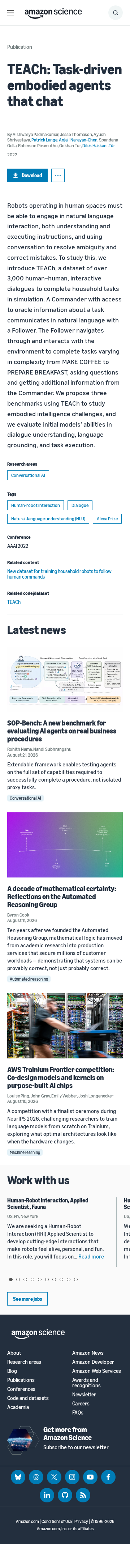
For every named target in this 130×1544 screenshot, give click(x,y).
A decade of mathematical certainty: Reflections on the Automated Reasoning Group (61, 896)
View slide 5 (40, 1279)
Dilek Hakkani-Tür (98, 145)
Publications (21, 1380)
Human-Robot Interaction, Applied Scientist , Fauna (47, 1203)
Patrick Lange (44, 140)
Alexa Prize (107, 518)
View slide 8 (61, 1279)
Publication (19, 46)
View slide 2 (18, 1279)
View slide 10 (76, 1279)
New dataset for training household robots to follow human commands (59, 574)
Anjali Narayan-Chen (78, 140)
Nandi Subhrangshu (52, 749)
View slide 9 (68, 1279)
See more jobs (27, 1299)
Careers (81, 1403)
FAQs (77, 1412)
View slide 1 (11, 1279)
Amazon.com (27, 1521)
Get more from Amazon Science (67, 1433)
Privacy (81, 1521)
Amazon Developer (93, 1362)
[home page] (53, 11)
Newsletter (84, 1394)
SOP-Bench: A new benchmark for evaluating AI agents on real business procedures (61, 731)
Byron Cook (18, 915)
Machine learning (25, 1152)
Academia (18, 1407)
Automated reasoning (29, 979)
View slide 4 (32, 1279)
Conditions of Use (57, 1521)
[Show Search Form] (115, 12)
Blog (12, 1371)
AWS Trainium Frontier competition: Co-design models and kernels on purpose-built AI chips (60, 1077)
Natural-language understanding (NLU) (48, 518)
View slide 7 (54, 1279)
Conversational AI (28, 475)
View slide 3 (25, 1279)
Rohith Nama (19, 749)
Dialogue (80, 505)
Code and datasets (28, 1398)
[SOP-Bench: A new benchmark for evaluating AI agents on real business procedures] (65, 679)
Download (32, 175)
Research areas (24, 1362)
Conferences (21, 1389)
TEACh (14, 602)
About (14, 1352)
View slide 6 (47, 1279)
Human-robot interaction (35, 505)
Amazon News (88, 1352)
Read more (91, 1256)
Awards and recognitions (86, 1382)
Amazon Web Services (96, 1371)
